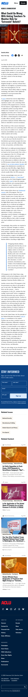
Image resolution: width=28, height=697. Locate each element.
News (2, 658)
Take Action (19, 629)
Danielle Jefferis (5, 52)
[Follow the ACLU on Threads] (19, 609)
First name (4, 382)
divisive (13, 177)
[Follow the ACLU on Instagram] (11, 609)
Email (3, 388)
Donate (23, 3)
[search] (25, 687)
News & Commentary (8, 9)
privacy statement (22, 403)
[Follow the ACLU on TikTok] (15, 609)
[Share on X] (16, 56)
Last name (15, 382)
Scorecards (4, 664)
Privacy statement (15, 678)
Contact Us (4, 626)
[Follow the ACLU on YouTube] (7, 609)
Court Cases (4, 648)
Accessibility (14, 680)
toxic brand (20, 177)
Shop (17, 626)
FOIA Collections (6, 652)
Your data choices (5, 680)
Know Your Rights (6, 655)
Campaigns (4, 645)
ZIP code (4, 394)
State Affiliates (5, 636)
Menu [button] (16, 3)
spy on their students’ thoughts (15, 164)
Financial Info (5, 629)
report (4, 98)
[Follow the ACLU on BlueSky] (23, 609)
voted (11, 181)
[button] (19, 55)
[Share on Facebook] (12, 56)
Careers (3, 623)
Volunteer (18, 632)
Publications (5, 661)
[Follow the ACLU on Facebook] (3, 609)
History (3, 632)
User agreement (5, 678)
